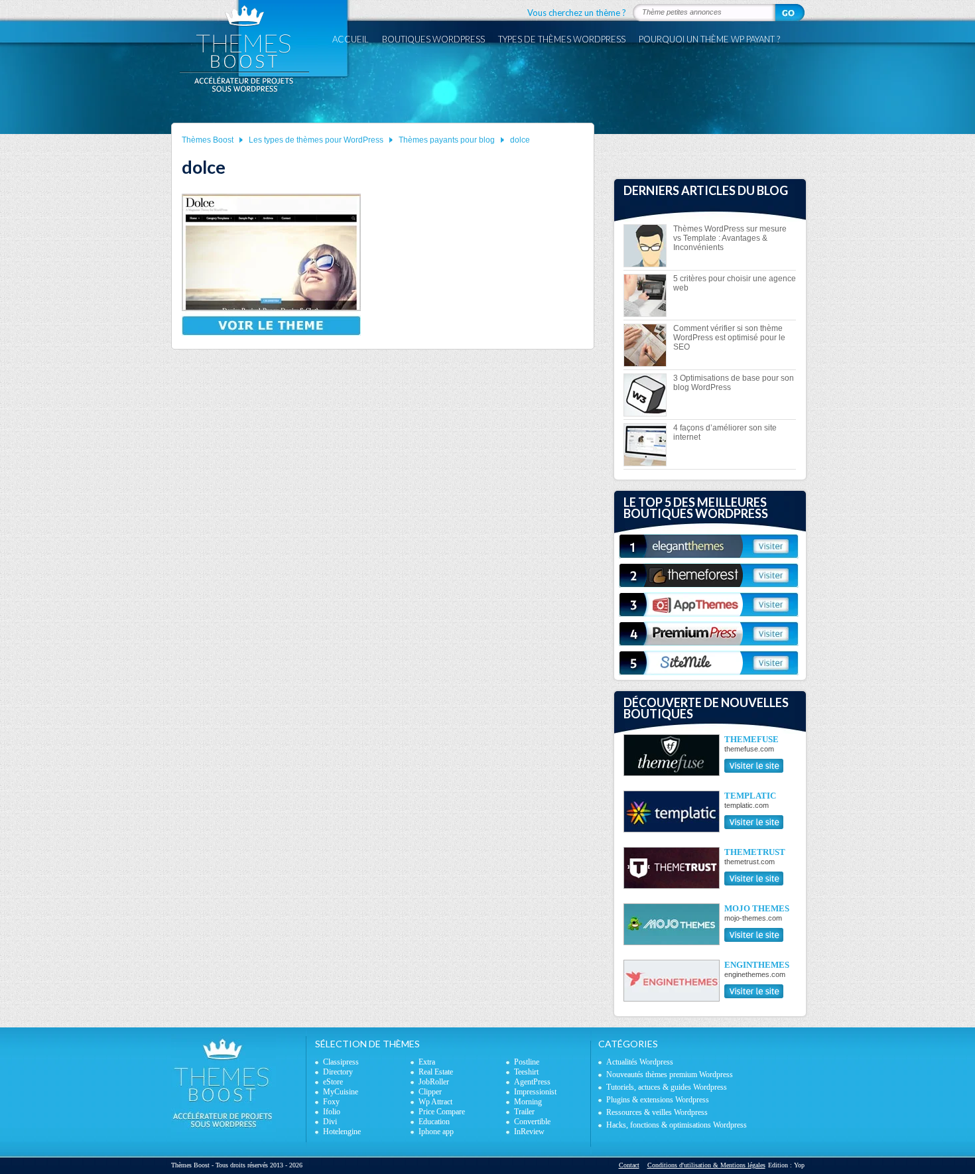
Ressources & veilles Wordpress (657, 1112)
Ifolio (331, 1111)
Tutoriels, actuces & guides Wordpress (666, 1087)
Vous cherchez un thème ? (576, 12)
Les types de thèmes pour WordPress (316, 140)
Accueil (350, 39)
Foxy (331, 1101)
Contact (629, 1165)
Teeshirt (526, 1071)
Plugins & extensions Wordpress (657, 1099)
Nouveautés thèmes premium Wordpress (669, 1074)
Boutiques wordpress (433, 39)
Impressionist (535, 1091)
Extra (427, 1062)
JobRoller (434, 1081)
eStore (333, 1081)
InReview (529, 1131)
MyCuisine (340, 1091)
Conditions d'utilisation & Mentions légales (706, 1165)
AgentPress (532, 1081)
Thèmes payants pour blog (447, 140)
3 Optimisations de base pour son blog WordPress (733, 382)
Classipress (341, 1062)
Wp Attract (435, 1101)
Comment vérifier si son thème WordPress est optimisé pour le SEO (729, 338)
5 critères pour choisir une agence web (734, 283)
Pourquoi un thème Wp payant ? (709, 39)
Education (434, 1121)
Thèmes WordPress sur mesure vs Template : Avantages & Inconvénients (730, 238)
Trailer (524, 1111)
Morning (528, 1101)
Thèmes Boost (207, 140)
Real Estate (436, 1071)
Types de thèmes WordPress (561, 39)
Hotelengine (342, 1131)
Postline (526, 1062)
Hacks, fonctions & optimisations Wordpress (676, 1125)
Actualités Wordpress (639, 1062)
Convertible (532, 1121)
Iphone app (436, 1131)
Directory (338, 1071)
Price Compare (442, 1111)
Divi (330, 1121)
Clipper (430, 1091)
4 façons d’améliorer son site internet (725, 432)
